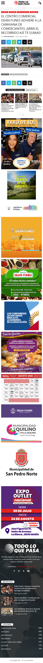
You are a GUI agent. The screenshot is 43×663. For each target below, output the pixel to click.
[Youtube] (28, 571)
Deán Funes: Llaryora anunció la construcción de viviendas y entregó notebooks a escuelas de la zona (7, 107)
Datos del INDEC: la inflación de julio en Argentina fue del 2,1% (21, 106)
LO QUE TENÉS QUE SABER (11, 642)
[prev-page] (20, 115)
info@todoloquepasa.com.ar (26, 566)
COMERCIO (13, 74)
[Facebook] (3, 42)
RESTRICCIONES (22, 74)
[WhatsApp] (14, 42)
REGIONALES (34, 12)
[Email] (24, 42)
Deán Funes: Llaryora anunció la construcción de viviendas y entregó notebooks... (27, 588)
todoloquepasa (9, 36)
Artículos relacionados (15, 90)
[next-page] (23, 115)
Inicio (2, 8)
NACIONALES (6, 649)
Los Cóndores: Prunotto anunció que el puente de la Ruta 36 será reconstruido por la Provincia (35, 107)
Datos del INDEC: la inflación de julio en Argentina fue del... (26, 599)
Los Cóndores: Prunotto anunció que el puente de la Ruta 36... (27, 610)
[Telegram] (19, 42)
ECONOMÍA (9, 8)
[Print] (30, 42)
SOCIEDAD (4, 12)
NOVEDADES (6, 639)
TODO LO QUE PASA (23, 12)
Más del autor (31, 90)
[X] (8, 42)
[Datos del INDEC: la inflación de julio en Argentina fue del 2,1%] (21, 98)
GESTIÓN (4, 102)
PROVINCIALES (6, 635)
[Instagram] (19, 571)
